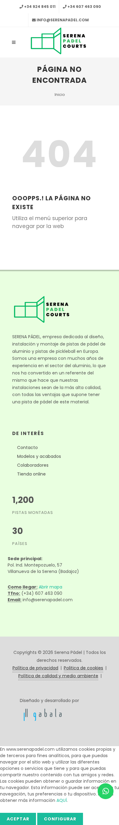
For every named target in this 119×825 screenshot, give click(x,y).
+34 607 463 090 (84, 6)
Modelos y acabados (39, 456)
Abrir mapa (50, 587)
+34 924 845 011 (40, 6)
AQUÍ (61, 800)
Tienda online (31, 474)
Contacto (27, 447)
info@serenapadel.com (63, 20)
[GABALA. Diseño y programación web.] (43, 714)
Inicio (60, 94)
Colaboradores (33, 465)
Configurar (60, 819)
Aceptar (18, 819)
